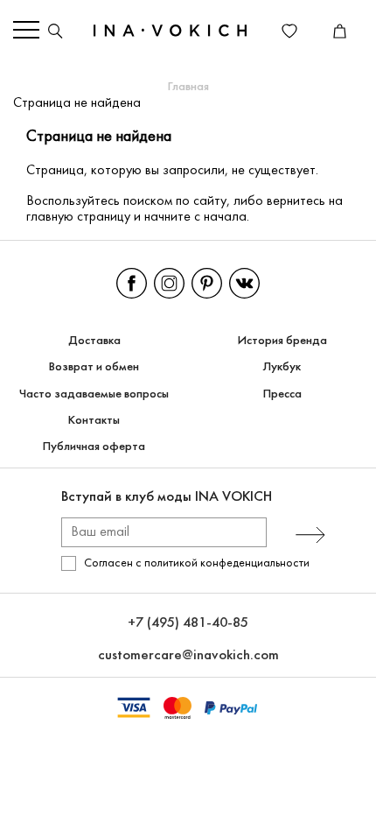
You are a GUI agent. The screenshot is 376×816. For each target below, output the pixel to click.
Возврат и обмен (94, 367)
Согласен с (197, 563)
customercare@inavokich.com (188, 655)
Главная (188, 87)
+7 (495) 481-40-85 (188, 623)
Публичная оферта (94, 447)
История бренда (282, 341)
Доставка (94, 341)
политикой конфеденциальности (227, 563)
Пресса (282, 394)
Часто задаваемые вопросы (94, 394)
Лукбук (282, 367)
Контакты (94, 420)
